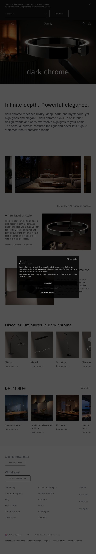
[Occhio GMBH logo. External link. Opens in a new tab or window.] (23, 261)
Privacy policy (72, 259)
